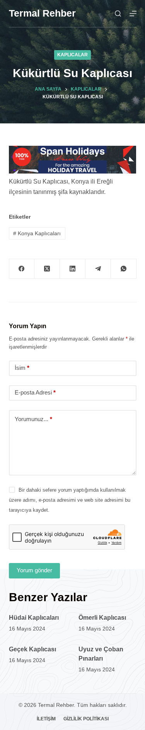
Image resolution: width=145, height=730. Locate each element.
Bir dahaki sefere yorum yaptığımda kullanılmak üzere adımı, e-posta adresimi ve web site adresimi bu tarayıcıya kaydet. (69, 500)
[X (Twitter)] (47, 269)
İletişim (46, 719)
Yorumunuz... (33, 419)
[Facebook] (22, 269)
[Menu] (133, 13)
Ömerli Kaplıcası (102, 617)
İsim (22, 367)
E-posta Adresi (35, 392)
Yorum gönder (34, 570)
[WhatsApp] (123, 269)
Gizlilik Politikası (86, 719)
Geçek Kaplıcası (32, 649)
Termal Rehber (42, 13)
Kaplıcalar (72, 54)
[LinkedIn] (72, 269)
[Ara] (118, 13)
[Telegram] (98, 269)
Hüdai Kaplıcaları (34, 617)
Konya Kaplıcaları (37, 233)
